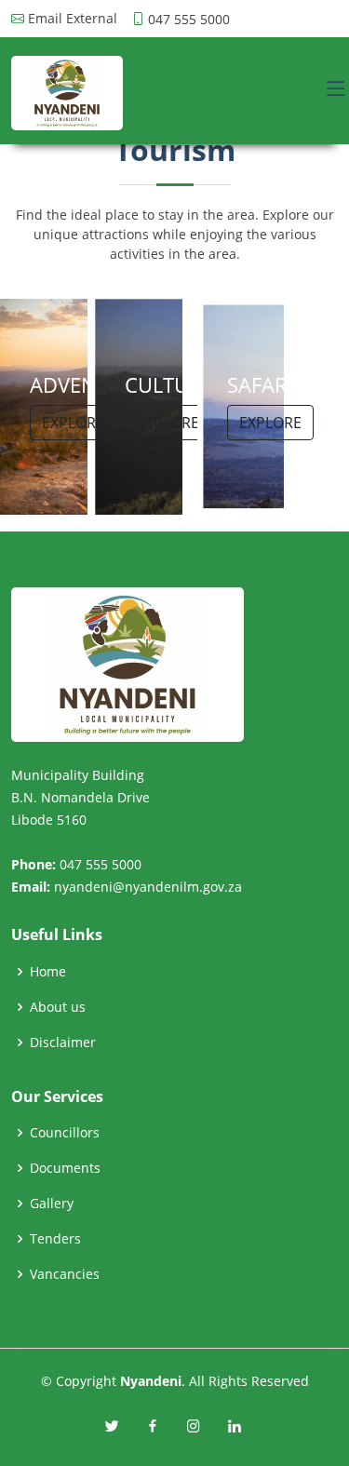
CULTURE (169, 384)
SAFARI (260, 384)
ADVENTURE (88, 384)
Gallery (52, 1203)
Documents (65, 1168)
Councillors (65, 1132)
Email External (72, 18)
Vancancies (65, 1274)
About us (58, 1007)
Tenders (55, 1238)
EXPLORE (73, 422)
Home (48, 971)
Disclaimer (63, 1042)
